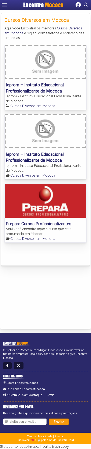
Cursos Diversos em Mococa (32, 106)
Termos (31, 436)
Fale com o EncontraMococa (26, 389)
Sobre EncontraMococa (22, 382)
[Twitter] (18, 365)
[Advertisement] (35, 298)
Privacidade (45, 436)
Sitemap (59, 436)
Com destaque (32, 395)
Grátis (50, 395)
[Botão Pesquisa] (86, 5)
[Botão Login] (78, 5)
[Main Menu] (4, 5)
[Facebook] (7, 365)
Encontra (43, 4)
